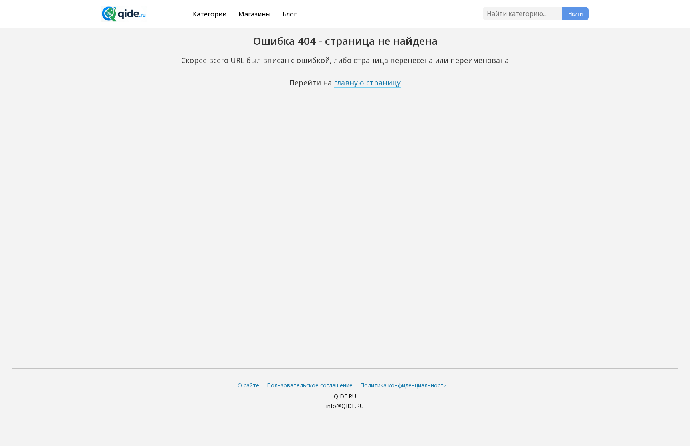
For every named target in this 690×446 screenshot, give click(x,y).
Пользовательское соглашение (310, 385)
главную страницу (367, 82)
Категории (209, 14)
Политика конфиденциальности (403, 385)
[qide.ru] (134, 14)
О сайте (248, 385)
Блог (289, 14)
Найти (575, 14)
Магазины (254, 14)
